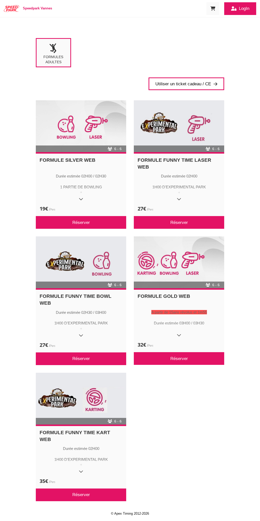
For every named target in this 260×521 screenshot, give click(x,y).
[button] (212, 8)
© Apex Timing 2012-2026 (130, 513)
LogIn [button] (244, 8)
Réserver (81, 222)
